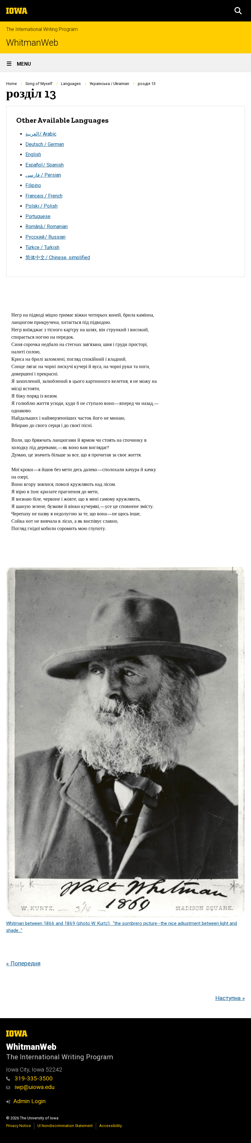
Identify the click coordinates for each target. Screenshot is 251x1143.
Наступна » (230, 998)
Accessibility (110, 1125)
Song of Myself (38, 83)
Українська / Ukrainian (109, 83)
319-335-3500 (33, 1078)
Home (11, 83)
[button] (238, 10)
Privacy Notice (18, 1125)
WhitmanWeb (32, 42)
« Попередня (23, 963)
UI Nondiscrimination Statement (65, 1125)
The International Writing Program (42, 29)
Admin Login (29, 1101)
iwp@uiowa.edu (33, 1087)
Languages (71, 83)
